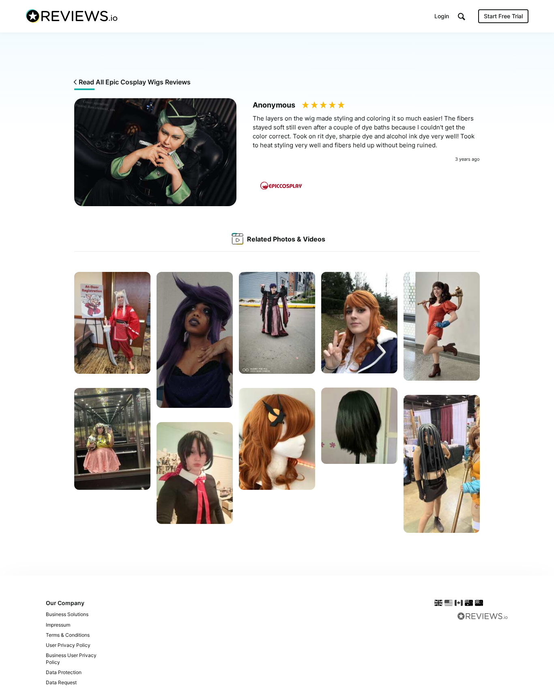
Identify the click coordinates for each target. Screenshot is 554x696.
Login (441, 16)
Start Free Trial (503, 16)
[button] (461, 16)
